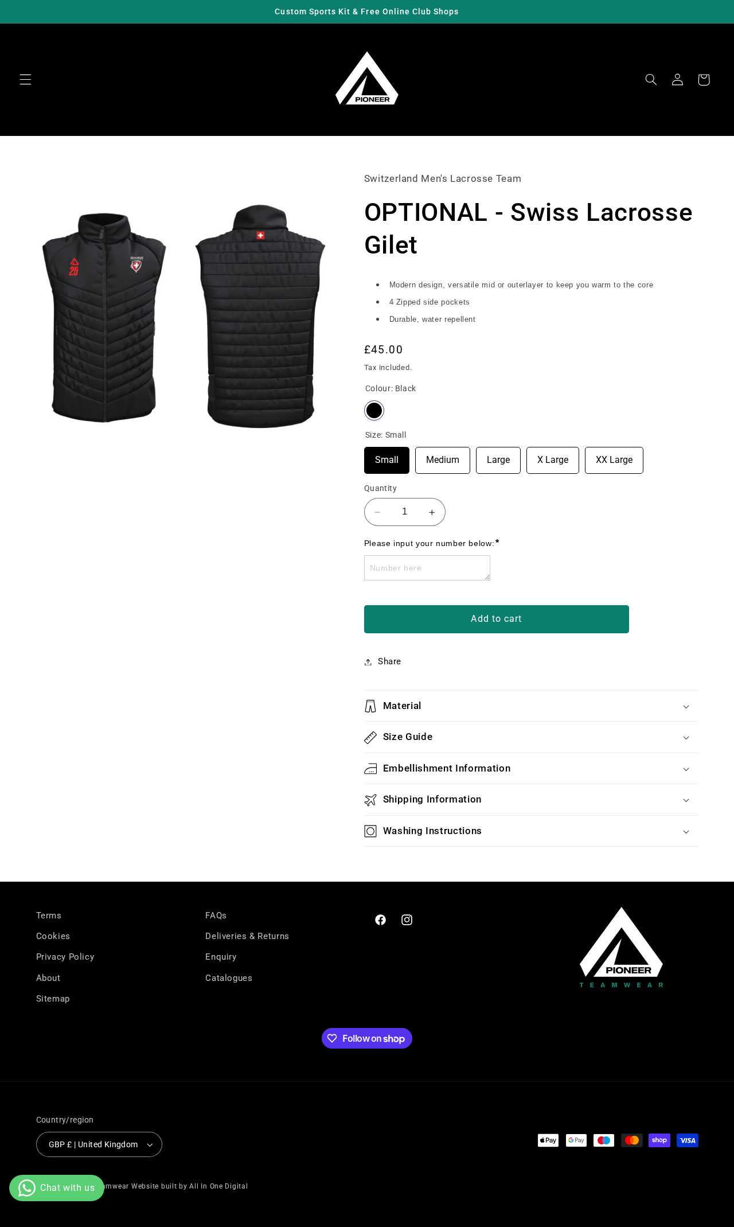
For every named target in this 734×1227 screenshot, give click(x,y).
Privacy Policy (65, 957)
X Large (552, 456)
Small (387, 456)
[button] (25, 80)
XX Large (614, 456)
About (48, 978)
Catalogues (228, 978)
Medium (442, 456)
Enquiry (220, 957)
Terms (49, 915)
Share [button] (389, 661)
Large (498, 456)
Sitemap (53, 999)
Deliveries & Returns (247, 936)
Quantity (380, 488)
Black (374, 411)
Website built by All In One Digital (189, 1186)
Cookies (53, 936)
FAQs (216, 915)
